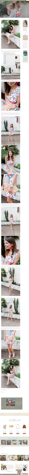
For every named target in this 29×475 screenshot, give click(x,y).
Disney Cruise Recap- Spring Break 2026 (7, 407)
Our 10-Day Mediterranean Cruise (3, 407)
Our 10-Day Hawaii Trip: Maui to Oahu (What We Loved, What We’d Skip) (12, 407)
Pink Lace (3, 414)
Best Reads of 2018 (17, 414)
